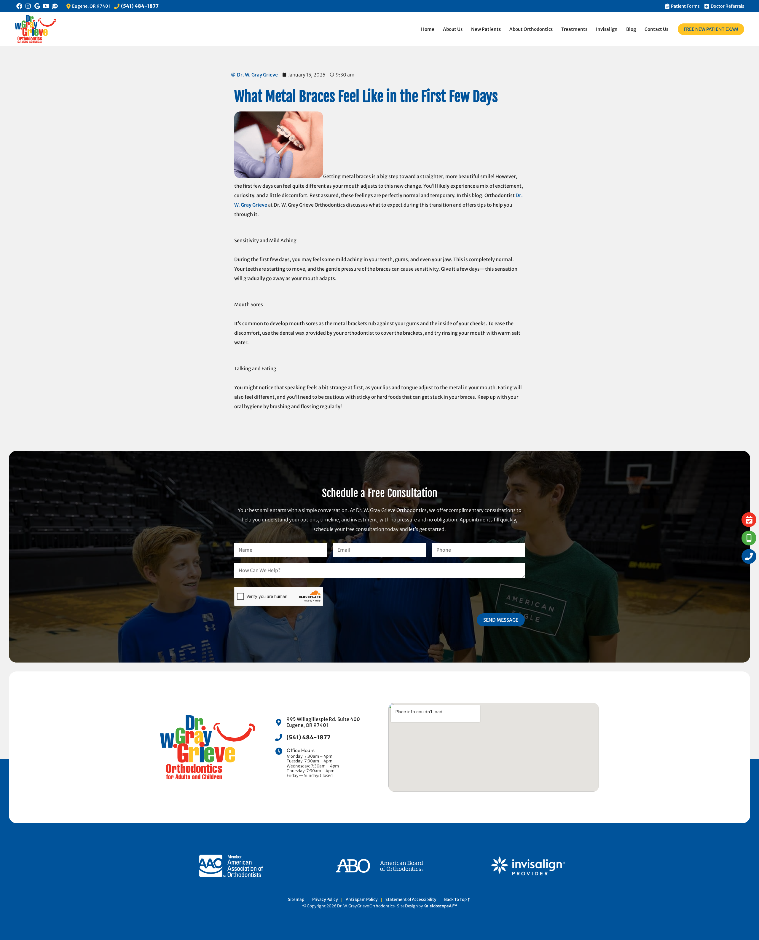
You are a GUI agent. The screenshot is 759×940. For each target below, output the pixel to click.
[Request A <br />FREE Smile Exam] (749, 519)
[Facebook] (19, 6)
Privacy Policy (325, 899)
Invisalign (607, 29)
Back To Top (456, 899)
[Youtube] (46, 6)
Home (427, 29)
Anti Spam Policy (361, 899)
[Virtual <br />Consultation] (749, 538)
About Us (453, 29)
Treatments (574, 29)
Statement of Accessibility (410, 899)
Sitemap (296, 899)
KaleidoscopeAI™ (440, 906)
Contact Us (656, 29)
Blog (631, 29)
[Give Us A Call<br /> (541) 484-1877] (749, 556)
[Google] (37, 6)
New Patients (486, 29)
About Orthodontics (531, 29)
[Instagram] (28, 6)
